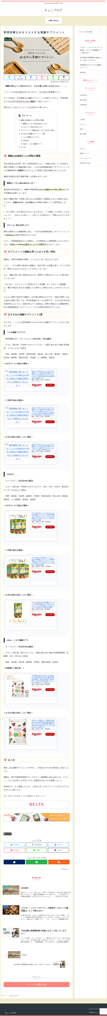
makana (26, 140)
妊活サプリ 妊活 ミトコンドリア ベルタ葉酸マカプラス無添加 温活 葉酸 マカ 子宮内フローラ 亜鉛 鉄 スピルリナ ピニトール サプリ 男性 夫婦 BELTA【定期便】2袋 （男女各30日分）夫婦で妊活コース (43, 411)
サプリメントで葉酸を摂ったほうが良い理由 (37, 130)
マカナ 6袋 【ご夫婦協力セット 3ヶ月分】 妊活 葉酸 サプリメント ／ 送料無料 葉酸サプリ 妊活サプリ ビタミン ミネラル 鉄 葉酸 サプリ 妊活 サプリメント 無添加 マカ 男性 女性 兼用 (43, 561)
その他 (82, 119)
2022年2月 (83, 100)
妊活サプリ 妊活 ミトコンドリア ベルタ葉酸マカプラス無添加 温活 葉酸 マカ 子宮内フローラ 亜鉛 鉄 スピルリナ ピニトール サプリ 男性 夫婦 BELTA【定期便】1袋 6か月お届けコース (43, 374)
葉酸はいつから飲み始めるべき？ (35, 124)
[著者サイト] (14, 862)
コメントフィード (86, 158)
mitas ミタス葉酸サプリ (32, 144)
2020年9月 (83, 105)
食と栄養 (8, 834)
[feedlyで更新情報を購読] (36, 862)
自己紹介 (83, 72)
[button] (101, 32)
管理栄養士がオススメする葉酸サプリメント (91, 66)
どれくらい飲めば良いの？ (33, 127)
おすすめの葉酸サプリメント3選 (33, 134)
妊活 (81, 129)
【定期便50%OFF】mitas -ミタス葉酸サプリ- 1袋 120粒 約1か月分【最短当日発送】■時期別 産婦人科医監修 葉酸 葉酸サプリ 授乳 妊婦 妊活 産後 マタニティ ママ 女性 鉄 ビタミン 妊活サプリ (43, 679)
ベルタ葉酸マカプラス (31, 137)
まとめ (23, 147)
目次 (24, 115)
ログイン (83, 148)
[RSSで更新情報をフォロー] (59, 862)
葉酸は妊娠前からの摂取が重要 (32, 120)
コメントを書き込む (36, 984)
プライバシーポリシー (97, 1009)
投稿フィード (84, 153)
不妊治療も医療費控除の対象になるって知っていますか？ (91, 59)
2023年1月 (83, 95)
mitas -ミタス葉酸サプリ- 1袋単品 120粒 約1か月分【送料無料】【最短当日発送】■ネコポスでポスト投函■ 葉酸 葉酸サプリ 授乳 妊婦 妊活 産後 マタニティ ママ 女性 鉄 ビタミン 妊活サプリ (43, 723)
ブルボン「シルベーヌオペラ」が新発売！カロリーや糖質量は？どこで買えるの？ (91, 50)
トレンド (83, 124)
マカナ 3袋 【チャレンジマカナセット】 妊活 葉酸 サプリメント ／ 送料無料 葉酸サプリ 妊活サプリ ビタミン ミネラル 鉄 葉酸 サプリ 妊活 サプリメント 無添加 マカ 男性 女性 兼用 (43, 516)
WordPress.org (85, 163)
